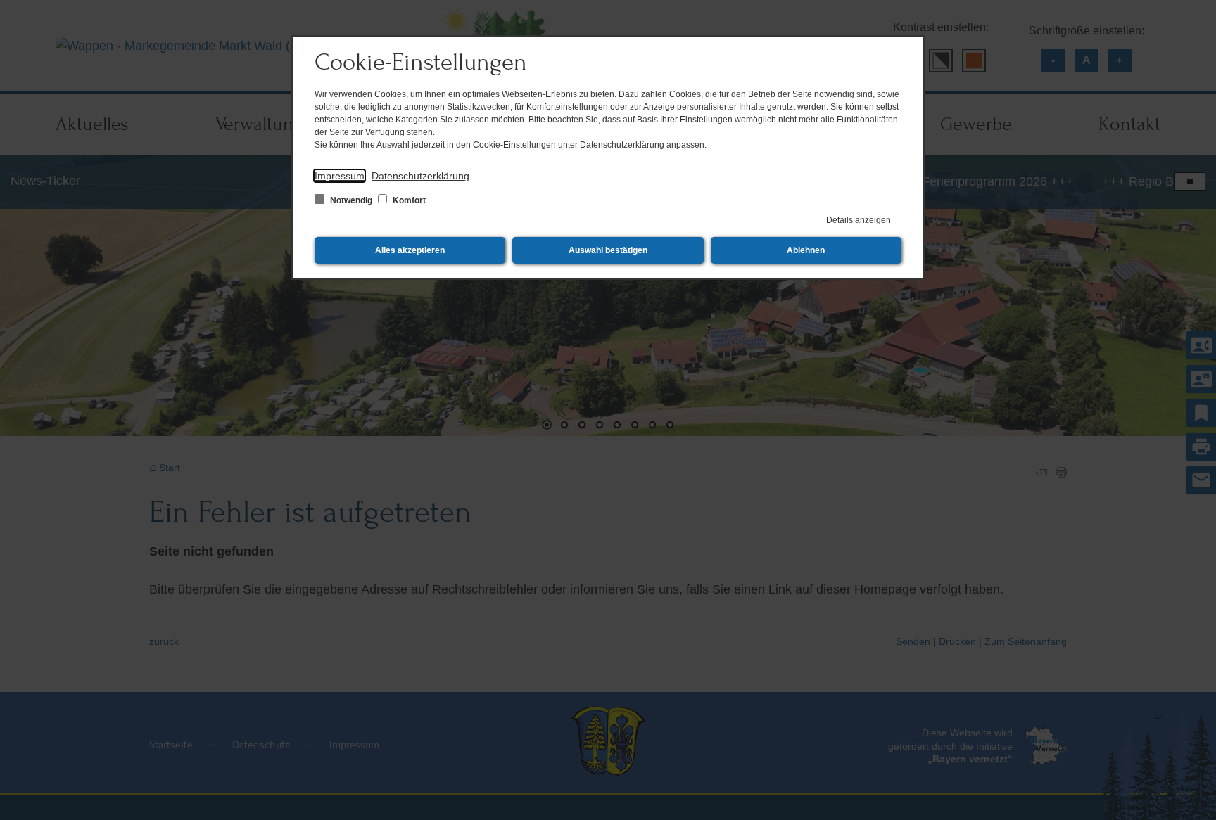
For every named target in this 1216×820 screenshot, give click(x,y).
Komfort (408, 200)
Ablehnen (806, 250)
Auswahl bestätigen (608, 250)
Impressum (340, 175)
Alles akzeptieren (410, 250)
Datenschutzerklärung (420, 175)
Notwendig (351, 200)
